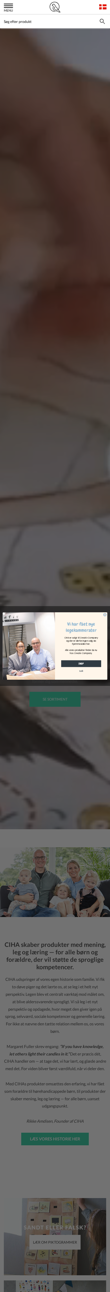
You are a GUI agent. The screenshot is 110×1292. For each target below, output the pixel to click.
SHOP (81, 664)
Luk (81, 671)
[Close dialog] (105, 614)
